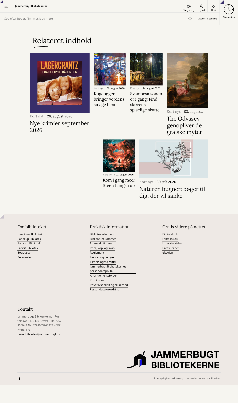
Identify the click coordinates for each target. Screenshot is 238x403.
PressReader (170, 248)
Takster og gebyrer (102, 257)
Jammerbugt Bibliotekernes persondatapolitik (108, 269)
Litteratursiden (172, 243)
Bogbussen (24, 253)
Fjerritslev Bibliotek (30, 234)
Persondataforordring (104, 289)
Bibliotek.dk (170, 234)
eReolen (167, 253)
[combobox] (97, 19)
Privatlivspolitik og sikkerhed (109, 285)
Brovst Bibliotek (27, 248)
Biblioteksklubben (102, 234)
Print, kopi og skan (102, 248)
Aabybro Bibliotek (29, 243)
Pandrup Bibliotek (29, 239)
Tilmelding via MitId (103, 262)
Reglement (97, 253)
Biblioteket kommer (103, 239)
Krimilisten (97, 280)
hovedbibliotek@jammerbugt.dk (38, 334)
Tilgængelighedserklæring (167, 378)
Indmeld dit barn (101, 243)
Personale (24, 257)
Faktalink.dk (170, 239)
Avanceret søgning (207, 18)
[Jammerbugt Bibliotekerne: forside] (174, 359)
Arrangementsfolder (103, 276)
